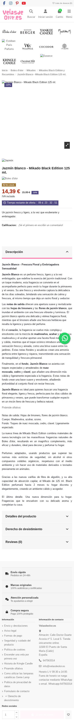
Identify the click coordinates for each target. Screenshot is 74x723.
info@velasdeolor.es (54, 666)
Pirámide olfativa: (11, 407)
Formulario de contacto (16, 691)
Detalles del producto (21, 516)
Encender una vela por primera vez (16, 656)
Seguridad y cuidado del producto (17, 642)
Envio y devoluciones (16, 625)
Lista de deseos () (63, 3)
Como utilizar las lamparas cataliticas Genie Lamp (18, 675)
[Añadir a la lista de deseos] (68, 714)
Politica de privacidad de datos (17, 684)
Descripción (14, 252)
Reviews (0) (14, 542)
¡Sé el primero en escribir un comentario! (40, 225)
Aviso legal (10, 630)
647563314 (49, 660)
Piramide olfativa (13, 668)
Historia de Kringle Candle (18, 663)
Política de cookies (14, 649)
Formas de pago (13, 635)
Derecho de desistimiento (24, 529)
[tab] (37, 252)
